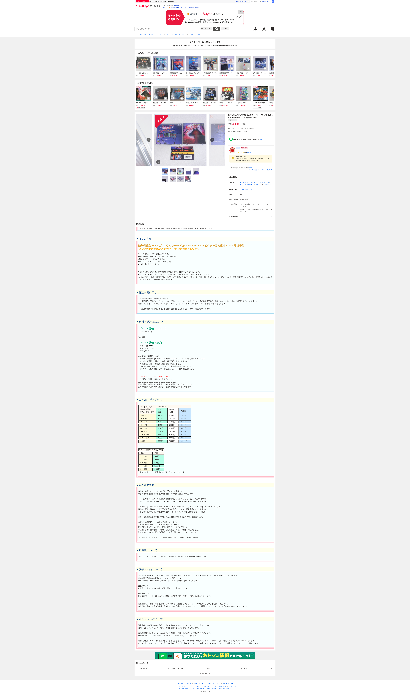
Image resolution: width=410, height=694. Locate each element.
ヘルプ (247, 1)
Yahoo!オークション (184, 683)
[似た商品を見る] (158, 162)
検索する (217, 29)
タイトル (190, 34)
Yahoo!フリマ (198, 683)
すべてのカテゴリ (206, 29)
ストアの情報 (253, 170)
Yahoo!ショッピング (213, 683)
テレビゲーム (169, 34)
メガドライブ (183, 34)
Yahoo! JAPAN (239, 1)
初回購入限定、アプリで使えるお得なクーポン (185, 7)
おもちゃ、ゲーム (153, 34)
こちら (251, 168)
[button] (251, 216)
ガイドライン (232, 686)
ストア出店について (199, 689)
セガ (176, 34)
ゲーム (162, 34)
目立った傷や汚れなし (247, 189)
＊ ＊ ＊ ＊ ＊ (240, 150)
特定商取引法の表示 (185, 689)
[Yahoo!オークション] (148, 5)
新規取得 (176, 5)
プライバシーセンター (195, 686)
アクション (198, 34)
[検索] (273, 1)
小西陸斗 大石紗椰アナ (266, 1)
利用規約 (206, 686)
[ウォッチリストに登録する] (148, 68)
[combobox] (167, 29)
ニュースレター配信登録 (265, 170)
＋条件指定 (225, 29)
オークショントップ (140, 34)
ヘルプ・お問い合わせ (224, 689)
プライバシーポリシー (180, 686)
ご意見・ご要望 (211, 689)
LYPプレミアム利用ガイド (218, 686)
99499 (249, 153)
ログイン (165, 7)
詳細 (261, 139)
